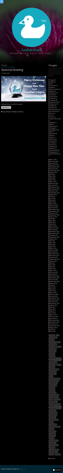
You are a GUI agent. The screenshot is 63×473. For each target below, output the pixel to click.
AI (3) (51, 84)
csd (51, 376)
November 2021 (54, 255)
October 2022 (54, 235)
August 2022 (53, 239)
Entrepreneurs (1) (55, 109)
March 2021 (53, 270)
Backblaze (53, 344)
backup (52, 347)
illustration (53, 413)
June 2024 (53, 198)
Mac (51, 422)
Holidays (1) (53, 122)
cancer (52, 354)
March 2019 (53, 315)
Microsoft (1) (53, 133)
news (51, 429)
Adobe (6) (52, 82)
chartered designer (53, 359)
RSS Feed (52, 458)
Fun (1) (52, 115)
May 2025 (52, 178)
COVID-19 (52, 372)
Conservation (54, 369)
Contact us (22, 469)
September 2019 (54, 303)
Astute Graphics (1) (55, 89)
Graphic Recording (53, 407)
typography (53, 452)
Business (8, 112)
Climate (52, 365)
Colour (52, 367)
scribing (52, 434)
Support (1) (53, 148)
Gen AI (57, 399)
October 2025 (54, 169)
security (52, 436)
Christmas (20, 112)
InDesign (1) (53, 128)
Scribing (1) (53, 143)
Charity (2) (53, 95)
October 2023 (54, 213)
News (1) (52, 135)
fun (51, 399)
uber (51, 454)
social (51, 438)
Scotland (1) (53, 141)
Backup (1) (53, 91)
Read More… (6, 107)
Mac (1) (52, 132)
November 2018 (54, 322)
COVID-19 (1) (53, 98)
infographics (53, 420)
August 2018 (53, 327)
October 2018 (54, 324)
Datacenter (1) (54, 104)
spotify (52, 447)
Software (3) (53, 146)
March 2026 (53, 159)
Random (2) (53, 139)
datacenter (53, 383)
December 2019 (54, 298)
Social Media (53, 440)
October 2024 (54, 191)
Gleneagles (53, 402)
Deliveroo (53, 385)
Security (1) (53, 145)
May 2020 (52, 289)
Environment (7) (54, 111)
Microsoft (52, 424)
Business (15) (53, 93)
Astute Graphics (54, 342)
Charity (52, 356)
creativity (52, 374)
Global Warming (54, 404)
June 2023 (53, 220)
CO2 (59, 365)
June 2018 (53, 331)
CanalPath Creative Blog (8, 67)
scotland (52, 431)
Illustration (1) (54, 126)
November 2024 (54, 189)
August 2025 (53, 172)
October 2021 (54, 257)
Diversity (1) (53, 108)
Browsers (52, 349)
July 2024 (52, 196)
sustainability (54, 450)
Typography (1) (54, 152)
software (52, 443)
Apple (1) (52, 87)
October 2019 (54, 302)
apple (51, 340)
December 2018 (54, 320)
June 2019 (53, 309)
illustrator (53, 415)
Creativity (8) (53, 100)
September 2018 (54, 326)
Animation (53, 337)
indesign (52, 417)
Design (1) (53, 80)
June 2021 (53, 265)
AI (57, 335)
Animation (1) (54, 85)
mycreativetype (54, 427)
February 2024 (54, 206)
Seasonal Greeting (12, 70)
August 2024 (53, 194)
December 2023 (54, 209)
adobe (52, 335)
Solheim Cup (53, 445)
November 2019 (54, 300)
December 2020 (54, 276)
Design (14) (53, 106)
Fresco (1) (52, 113)
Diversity (52, 392)
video (57, 454)
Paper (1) (52, 137)
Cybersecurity (54, 381)
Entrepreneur (54, 395)
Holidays (14, 112)
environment (53, 397)
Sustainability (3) (54, 150)
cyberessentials (54, 379)
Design (52, 388)
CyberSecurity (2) (55, 102)
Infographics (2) (54, 130)
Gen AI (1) (52, 117)
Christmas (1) (54, 96)
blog (59, 347)
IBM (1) (52, 124)
